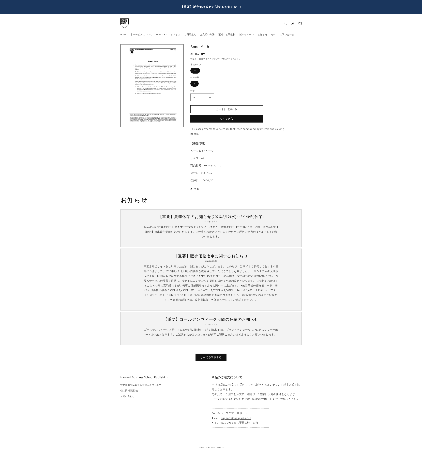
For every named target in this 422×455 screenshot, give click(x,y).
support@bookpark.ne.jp (236, 418)
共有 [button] (196, 189)
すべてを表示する (211, 357)
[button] (285, 23)
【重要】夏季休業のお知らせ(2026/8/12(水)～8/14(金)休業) (211, 216)
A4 (195, 70)
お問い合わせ (127, 396)
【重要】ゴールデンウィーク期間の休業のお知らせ (211, 319)
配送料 (202, 58)
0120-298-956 (228, 422)
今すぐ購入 (226, 118)
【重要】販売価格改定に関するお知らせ (211, 256)
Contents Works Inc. (217, 447)
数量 (192, 91)
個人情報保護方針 (130, 390)
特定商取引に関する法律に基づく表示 (140, 384)
